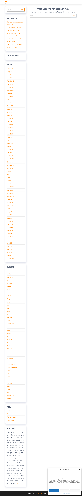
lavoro (8, 330)
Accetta (54, 491)
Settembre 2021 (10, 237)
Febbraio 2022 (10, 221)
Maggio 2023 (10, 177)
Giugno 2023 (10, 174)
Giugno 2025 (10, 106)
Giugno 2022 (10, 209)
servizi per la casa (11, 364)
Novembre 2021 (10, 230)
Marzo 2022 (9, 218)
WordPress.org (10, 420)
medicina (9, 342)
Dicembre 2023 (10, 156)
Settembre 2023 (10, 165)
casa (8, 293)
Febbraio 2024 (10, 149)
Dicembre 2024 (10, 125)
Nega (64, 491)
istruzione (9, 327)
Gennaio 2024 (10, 153)
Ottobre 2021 (10, 234)
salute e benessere (11, 355)
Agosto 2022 (10, 206)
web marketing (10, 395)
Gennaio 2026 (10, 84)
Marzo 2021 (9, 255)
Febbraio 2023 (10, 187)
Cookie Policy (60, 493)
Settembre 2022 (10, 202)
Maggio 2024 (10, 143)
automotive (9, 283)
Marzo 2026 (9, 78)
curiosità (9, 296)
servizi (8, 361)
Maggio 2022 (10, 212)
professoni (9, 349)
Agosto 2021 (10, 240)
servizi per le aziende (12, 367)
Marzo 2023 (9, 184)
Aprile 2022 (9, 215)
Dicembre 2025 (10, 87)
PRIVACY (18, 483)
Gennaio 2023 (10, 190)
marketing (9, 339)
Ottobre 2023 (10, 162)
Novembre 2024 (10, 128)
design (8, 299)
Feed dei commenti (11, 417)
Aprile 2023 (9, 181)
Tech (8, 380)
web (8, 392)
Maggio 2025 (10, 109)
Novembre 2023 (10, 159)
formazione (9, 317)
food (8, 314)
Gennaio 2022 (10, 224)
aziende (9, 286)
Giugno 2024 (10, 140)
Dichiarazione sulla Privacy (66, 493)
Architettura (9, 274)
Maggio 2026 (10, 72)
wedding (9, 398)
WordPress (39, 493)
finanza (8, 311)
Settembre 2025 (10, 96)
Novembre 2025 (10, 90)
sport (8, 374)
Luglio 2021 (9, 243)
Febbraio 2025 (10, 118)
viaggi (8, 389)
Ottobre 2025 (10, 93)
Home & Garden (10, 324)
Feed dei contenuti (11, 414)
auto (8, 280)
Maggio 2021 (10, 249)
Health (8, 321)
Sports (8, 377)
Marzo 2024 (9, 146)
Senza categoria (10, 358)
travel (8, 386)
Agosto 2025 (10, 100)
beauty (8, 289)
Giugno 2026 (10, 68)
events (8, 305)
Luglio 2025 (9, 103)
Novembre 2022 (10, 196)
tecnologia (9, 383)
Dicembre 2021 (10, 227)
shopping (9, 370)
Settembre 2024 (10, 131)
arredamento (10, 277)
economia (9, 302)
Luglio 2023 (9, 171)
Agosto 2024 (10, 134)
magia (8, 336)
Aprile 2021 (9, 252)
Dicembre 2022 (10, 193)
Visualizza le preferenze (75, 491)
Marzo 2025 (9, 115)
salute (8, 352)
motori (8, 346)
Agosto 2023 (10, 168)
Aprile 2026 (9, 75)
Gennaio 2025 (10, 121)
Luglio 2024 (9, 137)
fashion (8, 308)
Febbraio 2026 (10, 81)
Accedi (8, 411)
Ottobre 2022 (10, 199)
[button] (79, 469)
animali (9, 271)
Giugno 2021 (10, 246)
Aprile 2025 (9, 112)
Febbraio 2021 (10, 258)
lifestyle (9, 333)
